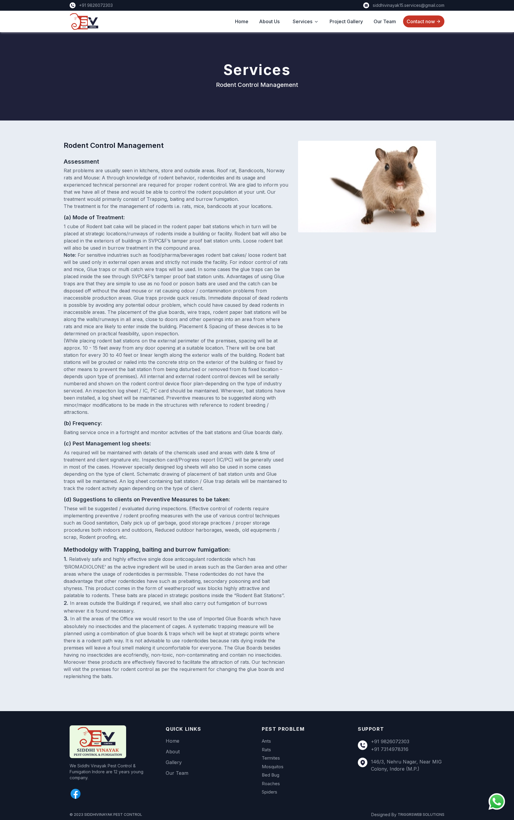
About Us (269, 21)
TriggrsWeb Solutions (421, 814)
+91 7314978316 (389, 749)
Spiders (269, 792)
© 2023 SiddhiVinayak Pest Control (106, 814)
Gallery (174, 762)
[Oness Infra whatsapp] (496, 801)
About (173, 752)
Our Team (385, 21)
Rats (266, 749)
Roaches (271, 783)
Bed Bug (270, 775)
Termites (271, 758)
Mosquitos (272, 766)
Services (302, 21)
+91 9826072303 (390, 741)
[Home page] (113, 741)
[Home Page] (84, 21)
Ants (266, 741)
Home (241, 21)
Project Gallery (346, 21)
